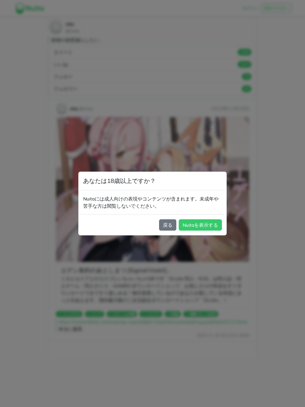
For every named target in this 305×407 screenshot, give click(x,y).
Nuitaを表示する (200, 225)
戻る (167, 225)
